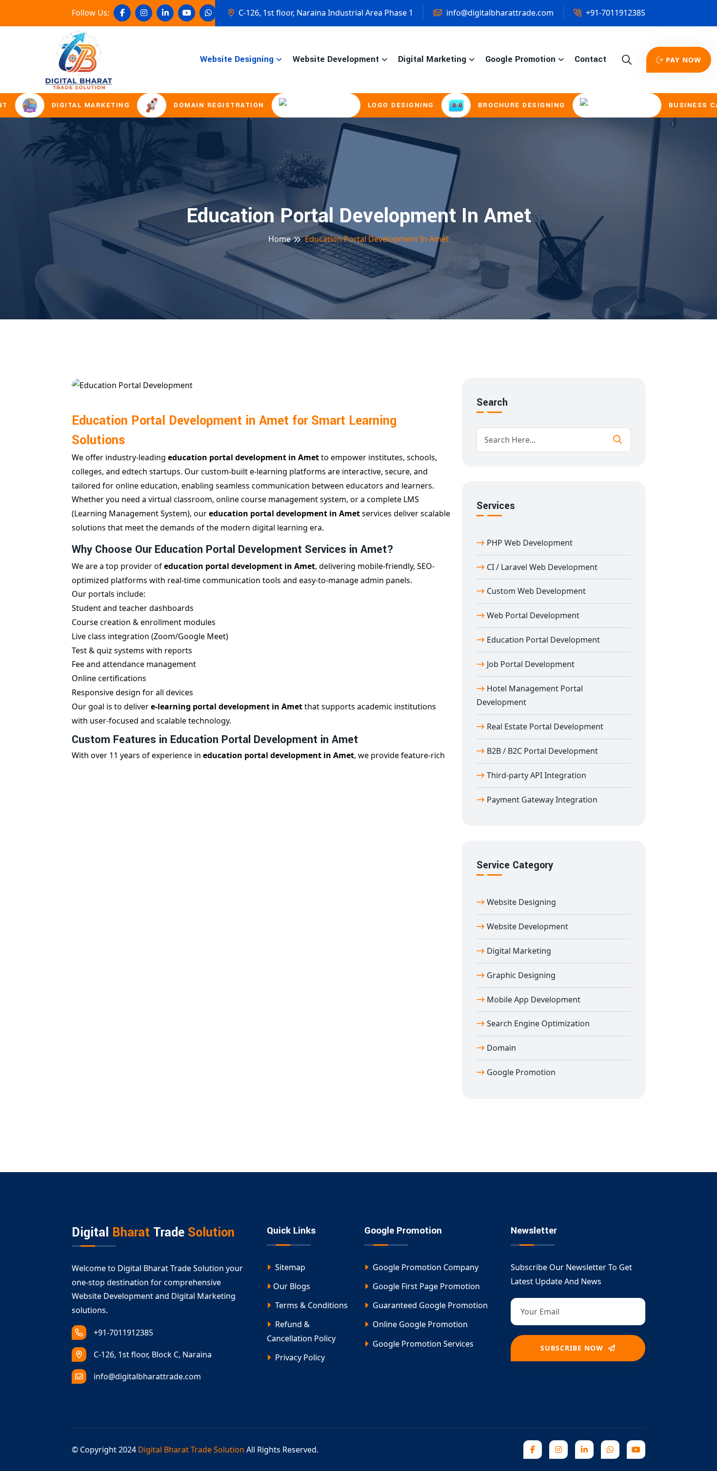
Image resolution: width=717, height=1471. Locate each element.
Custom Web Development (536, 591)
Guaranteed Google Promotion (429, 1305)
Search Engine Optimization (538, 1023)
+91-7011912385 (614, 12)
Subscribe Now (573, 1348)
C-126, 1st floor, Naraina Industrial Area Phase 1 (325, 12)
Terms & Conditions (310, 1305)
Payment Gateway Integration (542, 799)
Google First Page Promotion (425, 1286)
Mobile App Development (533, 999)
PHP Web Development (530, 542)
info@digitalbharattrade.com (499, 12)
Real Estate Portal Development (545, 726)
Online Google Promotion (419, 1324)
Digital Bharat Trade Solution (191, 1449)
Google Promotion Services (422, 1343)
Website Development (336, 59)
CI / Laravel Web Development (542, 567)
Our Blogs (291, 1286)
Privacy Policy (299, 1357)
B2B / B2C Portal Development (542, 750)
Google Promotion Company (424, 1267)
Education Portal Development (543, 639)
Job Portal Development (531, 664)
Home (279, 239)
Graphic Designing (521, 975)
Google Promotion (520, 59)
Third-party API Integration (536, 775)
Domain (501, 1047)
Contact (590, 59)
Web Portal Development (533, 615)
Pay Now (683, 59)
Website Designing (237, 59)
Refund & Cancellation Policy (301, 1331)
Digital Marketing (432, 59)
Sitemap (289, 1267)
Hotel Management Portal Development (530, 695)
